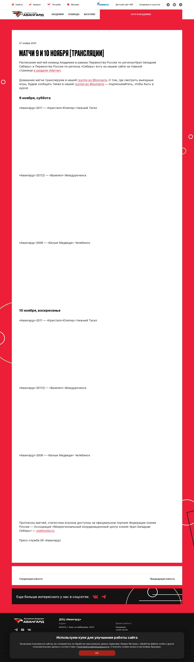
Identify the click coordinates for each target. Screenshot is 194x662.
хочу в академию (141, 14)
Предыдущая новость (162, 579)
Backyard (89, 14)
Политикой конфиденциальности (93, 647)
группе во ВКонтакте (92, 80)
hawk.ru (19, 4)
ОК (97, 653)
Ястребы (56, 4)
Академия (58, 14)
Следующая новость (31, 579)
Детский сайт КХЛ (124, 4)
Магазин (75, 4)
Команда (73, 14)
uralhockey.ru (45, 530)
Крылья (36, 4)
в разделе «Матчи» (47, 70)
